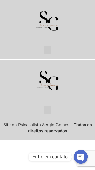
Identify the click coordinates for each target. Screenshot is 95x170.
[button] (47, 50)
